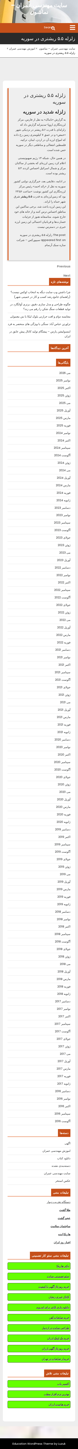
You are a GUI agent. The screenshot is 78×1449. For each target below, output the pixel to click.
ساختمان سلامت (60, 1226)
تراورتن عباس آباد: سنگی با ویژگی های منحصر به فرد (39, 324)
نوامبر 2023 (63, 515)
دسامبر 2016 (62, 1091)
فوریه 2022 (63, 642)
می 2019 (65, 874)
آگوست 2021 (62, 680)
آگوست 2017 (62, 1031)
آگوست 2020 (62, 769)
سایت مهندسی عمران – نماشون (39, 8)
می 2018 (65, 964)
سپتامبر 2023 (62, 523)
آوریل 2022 (63, 627)
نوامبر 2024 (63, 433)
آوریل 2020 (63, 799)
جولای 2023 (63, 538)
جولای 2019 (63, 859)
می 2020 (64, 792)
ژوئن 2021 (64, 695)
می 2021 (65, 702)
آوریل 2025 (63, 410)
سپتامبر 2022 (62, 590)
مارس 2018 (63, 979)
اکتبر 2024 (64, 440)
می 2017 (65, 1054)
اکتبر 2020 (64, 754)
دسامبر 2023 (62, 508)
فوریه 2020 (63, 814)
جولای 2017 (63, 1039)
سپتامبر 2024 (62, 448)
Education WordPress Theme (32, 1444)
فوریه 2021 (64, 724)
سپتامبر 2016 (62, 1114)
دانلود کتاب (63, 1158)
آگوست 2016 (62, 1121)
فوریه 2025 (63, 425)
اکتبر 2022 (64, 582)
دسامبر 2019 (62, 829)
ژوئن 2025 (64, 395)
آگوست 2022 (62, 597)
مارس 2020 (63, 807)
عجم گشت (64, 1218)
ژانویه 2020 (63, 822)
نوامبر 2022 (63, 575)
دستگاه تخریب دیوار (58, 1202)
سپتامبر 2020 (62, 762)
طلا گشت (64, 1210)
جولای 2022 (63, 605)
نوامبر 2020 (63, 747)
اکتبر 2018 (64, 926)
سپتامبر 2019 (62, 844)
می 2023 (64, 553)
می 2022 (64, 620)
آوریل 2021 (64, 710)
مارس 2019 (63, 889)
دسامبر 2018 (62, 912)
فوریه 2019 (63, 897)
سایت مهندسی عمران (57, 1173)
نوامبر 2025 (63, 380)
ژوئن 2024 (64, 463)
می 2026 (64, 373)
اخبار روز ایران (62, 1242)
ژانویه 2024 (63, 500)
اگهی (67, 1143)
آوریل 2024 (63, 478)
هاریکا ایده (64, 1234)
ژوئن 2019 (64, 867)
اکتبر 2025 (64, 388)
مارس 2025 (63, 418)
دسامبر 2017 (62, 1001)
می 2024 (64, 470)
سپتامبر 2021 (62, 672)
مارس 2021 (63, 717)
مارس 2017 (63, 1069)
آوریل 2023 (63, 560)
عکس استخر (62, 1181)
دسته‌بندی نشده (61, 1166)
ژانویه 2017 (63, 1084)
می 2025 (64, 403)
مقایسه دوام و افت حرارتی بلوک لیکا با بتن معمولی (40, 316)
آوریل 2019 (64, 882)
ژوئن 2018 (64, 956)
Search (29, 28)
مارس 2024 (63, 485)
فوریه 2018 (63, 986)
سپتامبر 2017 (62, 1024)
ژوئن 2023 (64, 545)
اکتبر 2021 (64, 665)
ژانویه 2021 (63, 732)
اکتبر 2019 (64, 837)
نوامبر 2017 (63, 1009)
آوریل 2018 (64, 971)
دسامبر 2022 (62, 568)
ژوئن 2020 (64, 784)
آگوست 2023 (62, 530)
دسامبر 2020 (62, 739)
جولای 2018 (63, 949)
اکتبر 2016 (64, 1106)
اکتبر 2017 (64, 1016)
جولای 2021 (63, 687)
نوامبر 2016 (63, 1099)
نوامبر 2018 (63, 919)
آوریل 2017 (64, 1061)
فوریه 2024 (63, 493)
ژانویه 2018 (63, 994)
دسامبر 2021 (62, 650)
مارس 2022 (63, 635)
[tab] (72, 28)
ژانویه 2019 (63, 904)
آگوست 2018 (62, 941)
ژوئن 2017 (64, 1046)
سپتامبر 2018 (62, 934)
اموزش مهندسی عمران (22, 48)
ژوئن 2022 (64, 612)
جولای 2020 (63, 777)
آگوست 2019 (62, 852)
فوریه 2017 (63, 1076)
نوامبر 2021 (63, 657)
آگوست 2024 (62, 455)
